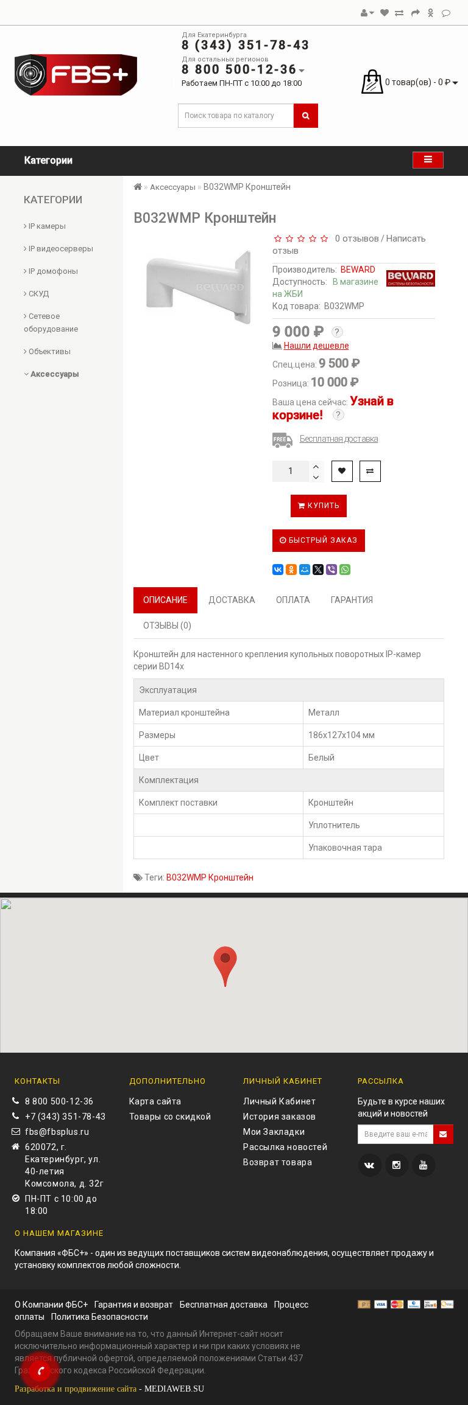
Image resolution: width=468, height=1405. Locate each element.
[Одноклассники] (291, 569)
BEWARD (358, 269)
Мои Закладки (274, 1132)
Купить (322, 505)
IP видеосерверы (60, 248)
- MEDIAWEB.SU (109, 1388)
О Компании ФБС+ (51, 1304)
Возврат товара (277, 1162)
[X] (318, 569)
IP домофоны (52, 271)
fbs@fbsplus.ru (57, 1132)
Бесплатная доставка (339, 439)
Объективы (49, 351)
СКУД (38, 293)
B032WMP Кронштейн (210, 877)
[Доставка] (431, 13)
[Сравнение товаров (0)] (399, 13)
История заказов (279, 1116)
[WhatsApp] (344, 569)
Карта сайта (155, 1101)
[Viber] (331, 569)
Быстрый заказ (322, 540)
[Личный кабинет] (367, 13)
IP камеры (46, 226)
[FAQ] (446, 13)
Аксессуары (54, 373)
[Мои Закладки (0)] (384, 13)
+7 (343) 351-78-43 (65, 1116)
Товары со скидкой (170, 1116)
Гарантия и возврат (133, 1304)
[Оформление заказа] (415, 13)
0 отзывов (354, 238)
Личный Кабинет (279, 1101)
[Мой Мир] (304, 569)
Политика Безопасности (99, 1317)
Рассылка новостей (285, 1147)
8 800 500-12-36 (59, 1101)
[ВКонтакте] (277, 569)
